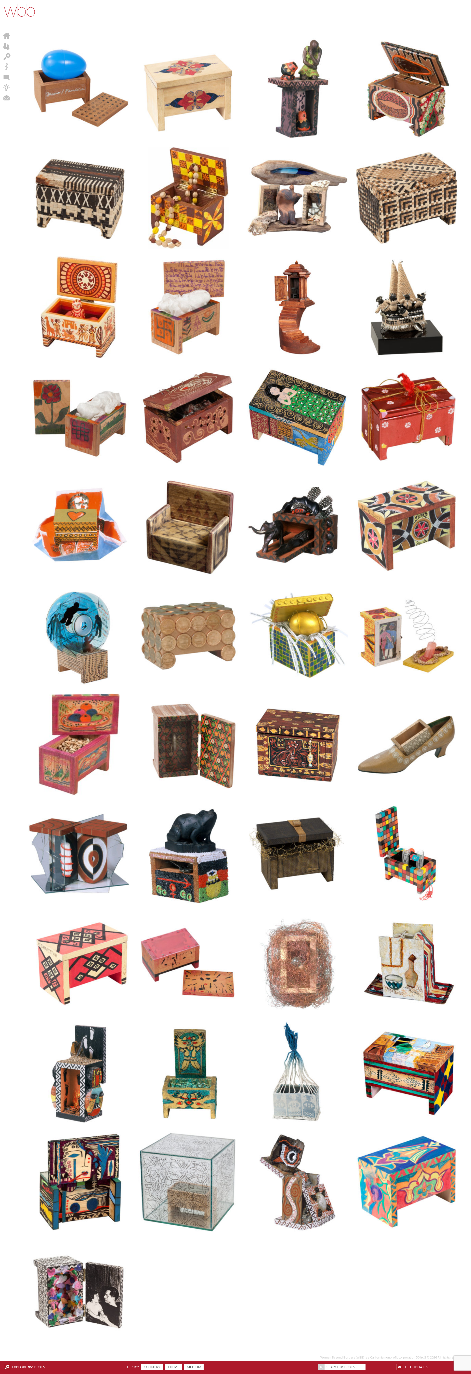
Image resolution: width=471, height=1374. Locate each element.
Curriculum (6, 87)
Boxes (6, 56)
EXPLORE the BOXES (28, 1367)
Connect (6, 98)
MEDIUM (194, 1367)
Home (6, 36)
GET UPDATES (416, 1367)
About (6, 46)
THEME (173, 1367)
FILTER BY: (130, 1367)
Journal (6, 77)
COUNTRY (152, 1367)
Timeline (6, 67)
